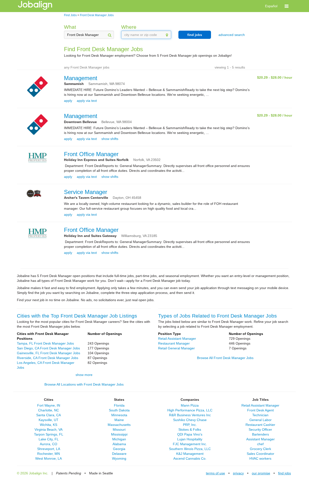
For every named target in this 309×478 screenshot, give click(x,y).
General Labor (260, 420)
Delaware (119, 454)
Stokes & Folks (189, 429)
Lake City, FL (49, 439)
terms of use (215, 473)
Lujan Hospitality (189, 439)
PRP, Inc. (190, 425)
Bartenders (260, 434)
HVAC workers (260, 458)
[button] (286, 6)
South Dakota (119, 410)
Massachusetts (119, 425)
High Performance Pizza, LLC (189, 410)
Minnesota (119, 415)
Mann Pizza (190, 405)
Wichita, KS (48, 425)
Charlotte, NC (48, 410)
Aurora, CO (48, 444)
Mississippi (119, 434)
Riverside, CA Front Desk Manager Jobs (47, 358)
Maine (119, 420)
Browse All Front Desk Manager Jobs (225, 358)
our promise (261, 473)
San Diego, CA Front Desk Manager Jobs (48, 348)
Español (271, 6)
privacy (238, 473)
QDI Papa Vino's (189, 434)
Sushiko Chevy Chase (190, 420)
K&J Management (190, 454)
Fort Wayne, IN (48, 405)
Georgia (119, 449)
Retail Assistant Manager (177, 338)
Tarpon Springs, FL (48, 434)
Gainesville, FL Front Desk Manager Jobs (48, 353)
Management (80, 78)
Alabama (119, 444)
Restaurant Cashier (260, 425)
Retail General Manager (176, 348)
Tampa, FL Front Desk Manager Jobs (45, 343)
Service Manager (85, 192)
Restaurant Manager (174, 343)
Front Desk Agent (260, 410)
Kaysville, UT (48, 420)
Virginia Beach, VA (49, 429)
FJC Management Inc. (190, 444)
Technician (260, 415)
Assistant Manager (260, 439)
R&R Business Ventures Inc (190, 415)
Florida (119, 405)
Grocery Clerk (260, 449)
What (70, 27)
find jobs (194, 35)
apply (68, 101)
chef (260, 444)
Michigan (119, 439)
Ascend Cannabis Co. (189, 458)
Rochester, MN (48, 454)
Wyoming (119, 458)
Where (128, 27)
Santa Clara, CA (48, 415)
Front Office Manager (91, 154)
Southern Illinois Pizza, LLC (190, 449)
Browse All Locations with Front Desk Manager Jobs (84, 384)
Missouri (119, 429)
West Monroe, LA (48, 458)
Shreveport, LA (48, 449)
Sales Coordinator (260, 454)
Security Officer (260, 429)
